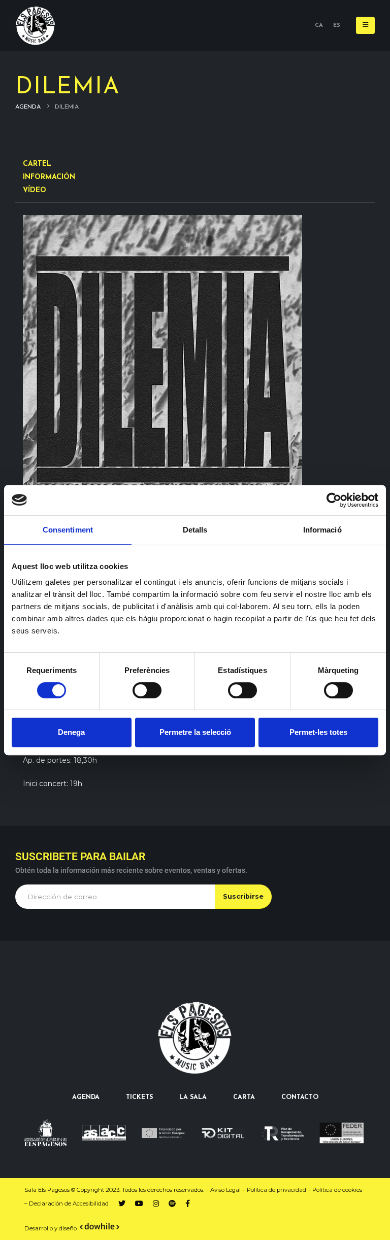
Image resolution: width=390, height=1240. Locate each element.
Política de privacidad (276, 1189)
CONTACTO (299, 1097)
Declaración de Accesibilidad (69, 1203)
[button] (365, 25)
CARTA (244, 1097)
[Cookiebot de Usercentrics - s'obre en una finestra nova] (333, 500)
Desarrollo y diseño (50, 1228)
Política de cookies (337, 1189)
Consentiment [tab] (68, 529)
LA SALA (193, 1097)
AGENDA (86, 1097)
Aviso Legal (225, 1189)
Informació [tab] (322, 529)
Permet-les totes (318, 732)
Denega (71, 732)
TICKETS (139, 1097)
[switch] (147, 690)
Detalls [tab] (195, 529)
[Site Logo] (35, 25)
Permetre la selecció (195, 732)
